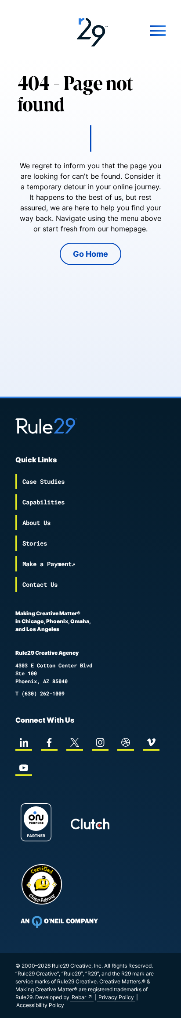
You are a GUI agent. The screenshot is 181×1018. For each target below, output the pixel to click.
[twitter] (74, 742)
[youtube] (23, 767)
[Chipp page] (41, 884)
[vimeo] (151, 742)
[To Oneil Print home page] (59, 922)
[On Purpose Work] (36, 823)
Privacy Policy (116, 997)
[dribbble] (125, 742)
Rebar (79, 997)
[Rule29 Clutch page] (90, 824)
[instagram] (100, 742)
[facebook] (49, 742)
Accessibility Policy (40, 1005)
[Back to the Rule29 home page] (90, 30)
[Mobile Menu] (144, 30)
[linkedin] (23, 742)
